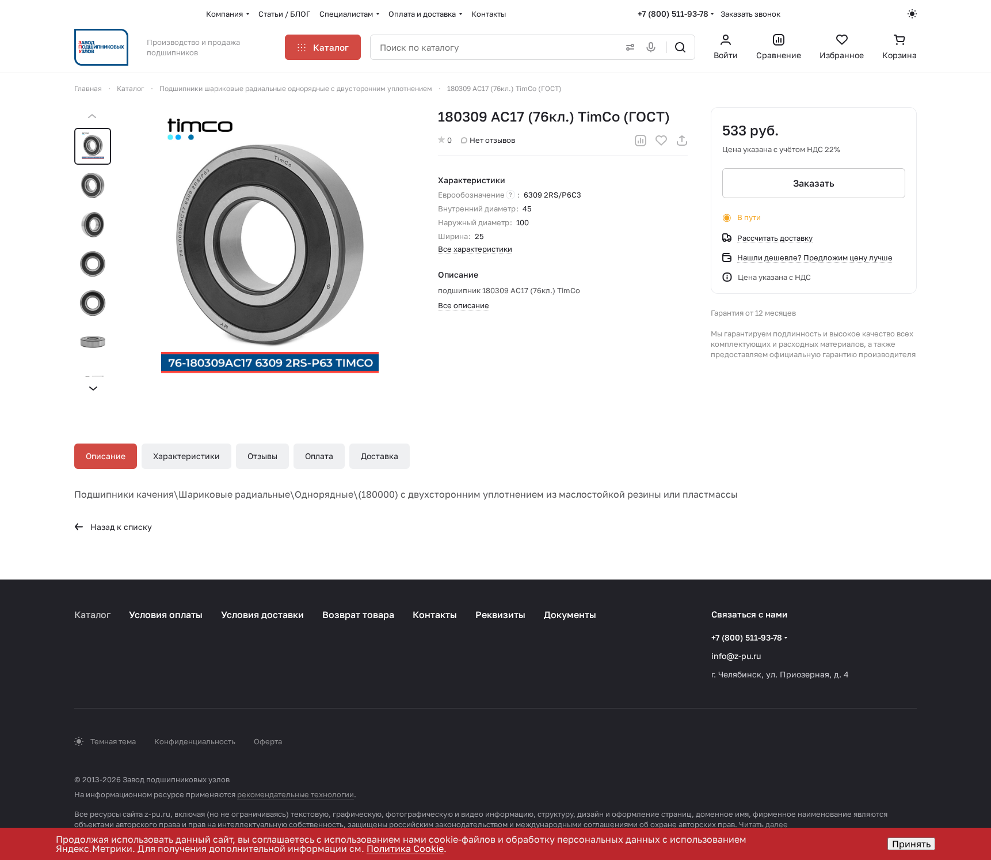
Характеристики (186, 456)
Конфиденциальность (194, 741)
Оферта (268, 741)
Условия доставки (262, 614)
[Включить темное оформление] (912, 13)
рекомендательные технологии (295, 794)
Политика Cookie (405, 848)
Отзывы (262, 456)
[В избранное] (661, 140)
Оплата (319, 456)
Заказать (813, 183)
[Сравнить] (640, 140)
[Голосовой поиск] (653, 47)
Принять (911, 844)
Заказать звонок (750, 13)
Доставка (379, 456)
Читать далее (763, 824)
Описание (105, 456)
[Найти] (680, 47)
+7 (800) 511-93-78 (673, 13)
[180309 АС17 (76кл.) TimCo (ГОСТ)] (270, 252)
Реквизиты (500, 614)
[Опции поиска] (628, 47)
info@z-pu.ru (736, 656)
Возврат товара (358, 614)
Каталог (92, 614)
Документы (570, 614)
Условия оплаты (166, 614)
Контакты (435, 614)
